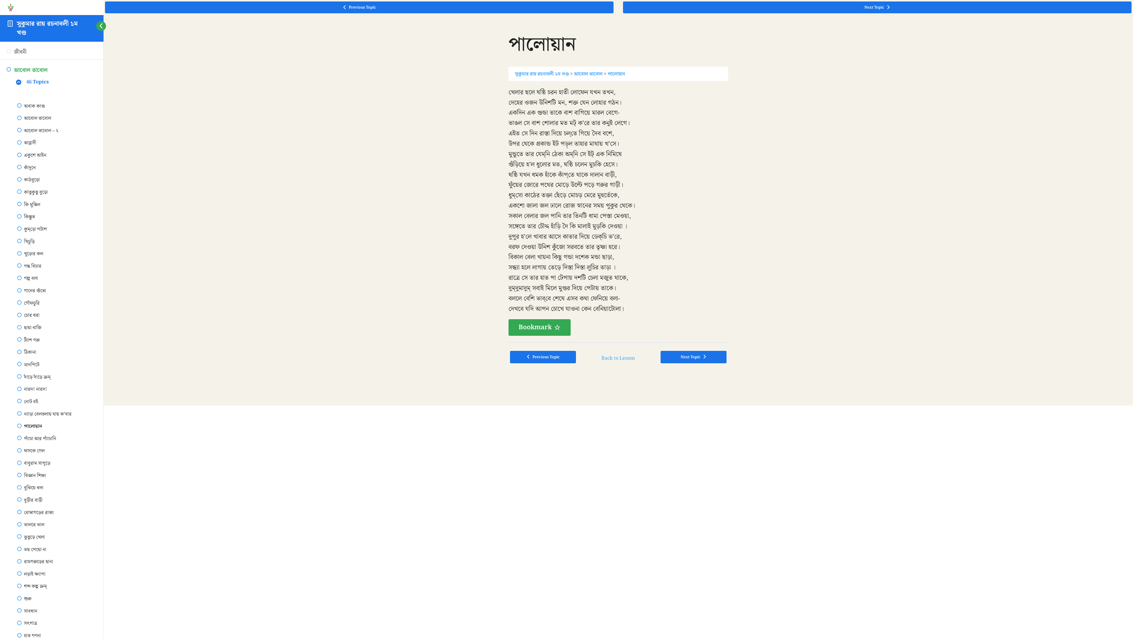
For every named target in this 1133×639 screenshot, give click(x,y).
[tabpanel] (618, 212)
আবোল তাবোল (588, 74)
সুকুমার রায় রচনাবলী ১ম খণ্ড (47, 28)
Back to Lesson (618, 358)
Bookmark (535, 327)
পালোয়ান (616, 74)
